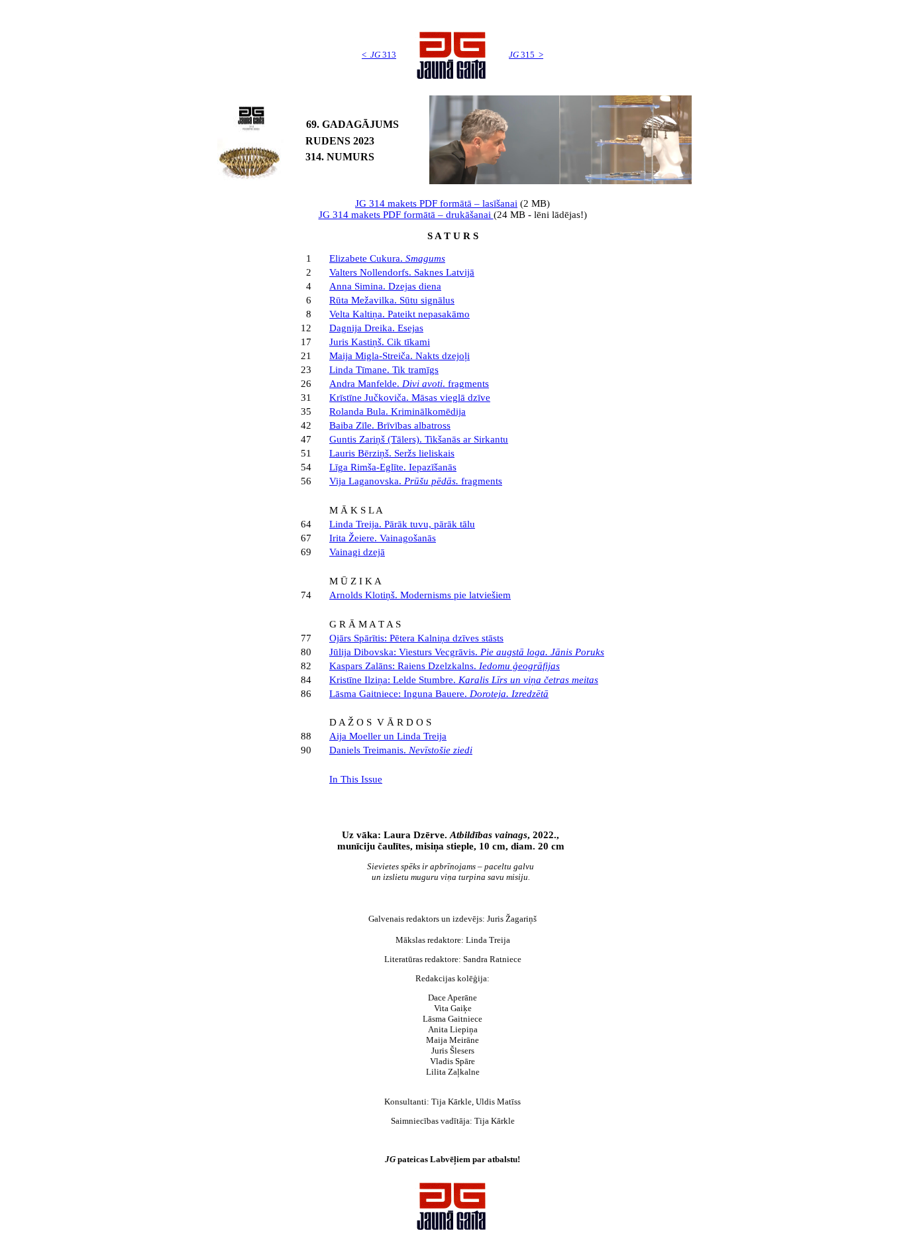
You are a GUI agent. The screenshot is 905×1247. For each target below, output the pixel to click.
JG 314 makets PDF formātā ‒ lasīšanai (436, 203)
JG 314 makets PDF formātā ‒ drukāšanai (406, 214)
